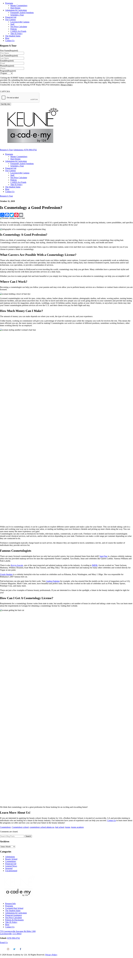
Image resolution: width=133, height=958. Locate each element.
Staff (12, 24)
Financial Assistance (13, 915)
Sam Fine (103, 556)
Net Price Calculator (18, 26)
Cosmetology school (20, 827)
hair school (59, 827)
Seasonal (8, 868)
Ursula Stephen (6, 574)
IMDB (94, 565)
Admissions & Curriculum (16, 10)
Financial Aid (10, 17)
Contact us (111, 820)
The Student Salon (12, 36)
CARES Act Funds (18, 31)
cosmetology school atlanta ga (42, 827)
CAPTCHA (5, 91)
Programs (9, 3)
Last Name (9, 56)
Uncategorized (11, 871)
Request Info (10, 903)
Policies (13, 29)
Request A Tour (6, 150)
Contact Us (9, 40)
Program (8, 71)
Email (7, 61)
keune (67, 827)
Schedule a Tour (17, 15)
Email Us (4, 942)
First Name (9, 50)
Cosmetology (5, 827)
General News (11, 866)
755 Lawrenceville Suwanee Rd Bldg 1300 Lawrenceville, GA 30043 (18, 932)
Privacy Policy (67, 85)
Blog (7, 38)
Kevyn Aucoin (17, 565)
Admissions (10, 857)
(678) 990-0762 (13, 938)
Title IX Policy (16, 33)
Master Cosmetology (18, 5)
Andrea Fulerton (53, 581)
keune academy (77, 827)
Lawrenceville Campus (19, 22)
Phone (7, 66)
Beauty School (11, 859)
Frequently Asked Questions (22, 12)
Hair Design (15, 8)
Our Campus (10, 19)
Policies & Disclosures (14, 920)
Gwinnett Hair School (14, 908)
